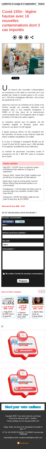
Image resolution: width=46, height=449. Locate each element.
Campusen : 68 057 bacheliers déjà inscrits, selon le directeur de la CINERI (21, 198)
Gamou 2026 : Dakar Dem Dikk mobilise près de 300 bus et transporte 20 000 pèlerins (22, 176)
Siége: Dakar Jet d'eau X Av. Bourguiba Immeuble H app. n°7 (23, 428)
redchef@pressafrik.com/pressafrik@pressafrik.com (23, 438)
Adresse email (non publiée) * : (14, 233)
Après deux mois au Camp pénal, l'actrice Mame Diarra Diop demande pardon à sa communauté (20, 183)
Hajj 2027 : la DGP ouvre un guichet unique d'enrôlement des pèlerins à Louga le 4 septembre (21, 169)
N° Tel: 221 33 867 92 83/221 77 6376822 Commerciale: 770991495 (23, 433)
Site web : (6, 241)
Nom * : (5, 225)
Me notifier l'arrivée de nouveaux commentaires (24, 274)
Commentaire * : (8, 249)
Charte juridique (12, 421)
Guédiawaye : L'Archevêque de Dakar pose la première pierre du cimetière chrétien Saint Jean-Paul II (22, 191)
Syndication (24, 443)
